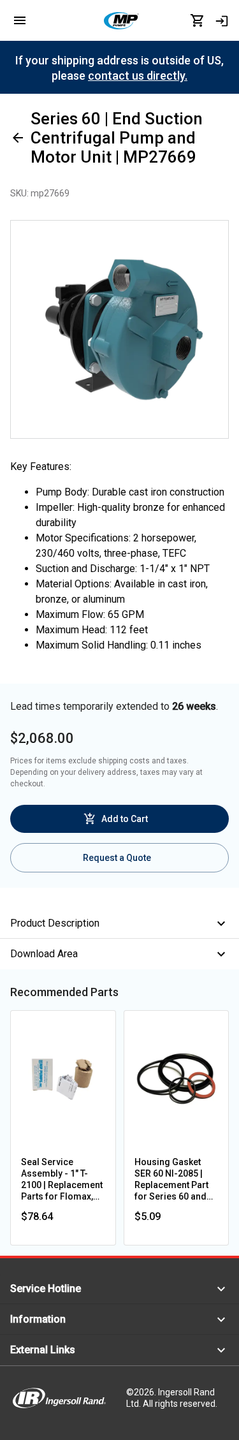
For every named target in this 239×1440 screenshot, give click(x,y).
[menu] (19, 20)
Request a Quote (117, 858)
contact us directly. (137, 75)
